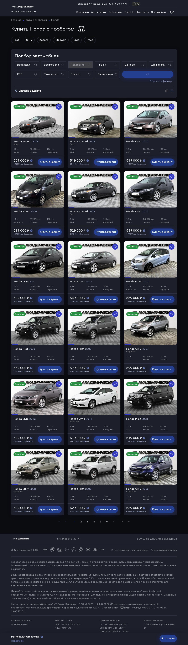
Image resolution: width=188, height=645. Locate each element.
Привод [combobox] (75, 74)
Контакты (142, 12)
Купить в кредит (50, 162)
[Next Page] (122, 522)
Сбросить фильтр (161, 81)
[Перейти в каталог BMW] (52, 550)
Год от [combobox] (102, 64)
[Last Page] (129, 522)
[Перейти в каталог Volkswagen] (81, 550)
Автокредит (98, 12)
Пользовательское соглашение (129, 550)
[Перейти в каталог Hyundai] (95, 550)
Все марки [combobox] (23, 64)
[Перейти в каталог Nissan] (66, 550)
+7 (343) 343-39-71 (118, 4)
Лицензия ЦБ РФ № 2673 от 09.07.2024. (87, 604)
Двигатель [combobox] (158, 64)
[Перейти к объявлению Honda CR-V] (150, 327)
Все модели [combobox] (51, 64)
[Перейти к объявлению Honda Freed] (37, 189)
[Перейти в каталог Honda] (59, 550)
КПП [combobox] (19, 74)
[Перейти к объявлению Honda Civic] (150, 119)
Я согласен (168, 638)
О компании (158, 12)
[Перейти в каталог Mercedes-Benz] (74, 550)
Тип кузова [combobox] (51, 74)
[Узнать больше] (31, 160)
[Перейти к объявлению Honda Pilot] (37, 327)
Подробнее (17, 641)
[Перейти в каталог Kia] (102, 550)
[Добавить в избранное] (59, 107)
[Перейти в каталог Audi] (45, 550)
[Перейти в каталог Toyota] (88, 550)
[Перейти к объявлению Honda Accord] (37, 119)
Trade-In (129, 12)
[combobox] (29, 91)
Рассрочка (115, 12)
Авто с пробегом (36, 20)
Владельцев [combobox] (105, 74)
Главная (16, 20)
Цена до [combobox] (130, 64)
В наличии (82, 12)
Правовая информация (164, 550)
